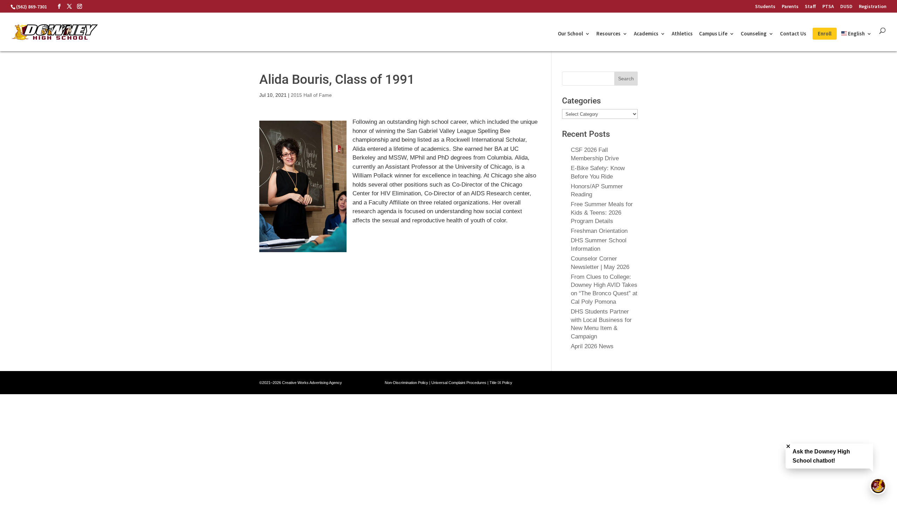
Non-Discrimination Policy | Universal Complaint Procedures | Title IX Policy (448, 383)
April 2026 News (592, 346)
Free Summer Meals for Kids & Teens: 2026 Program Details (602, 212)
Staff (810, 6)
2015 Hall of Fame (311, 95)
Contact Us (793, 34)
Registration (872, 6)
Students (765, 6)
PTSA (828, 6)
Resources (608, 34)
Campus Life (713, 34)
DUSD (846, 6)
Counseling (754, 34)
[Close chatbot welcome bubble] (788, 446)
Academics (646, 34)
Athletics (682, 34)
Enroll (824, 33)
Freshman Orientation (599, 231)
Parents (790, 6)
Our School (570, 34)
